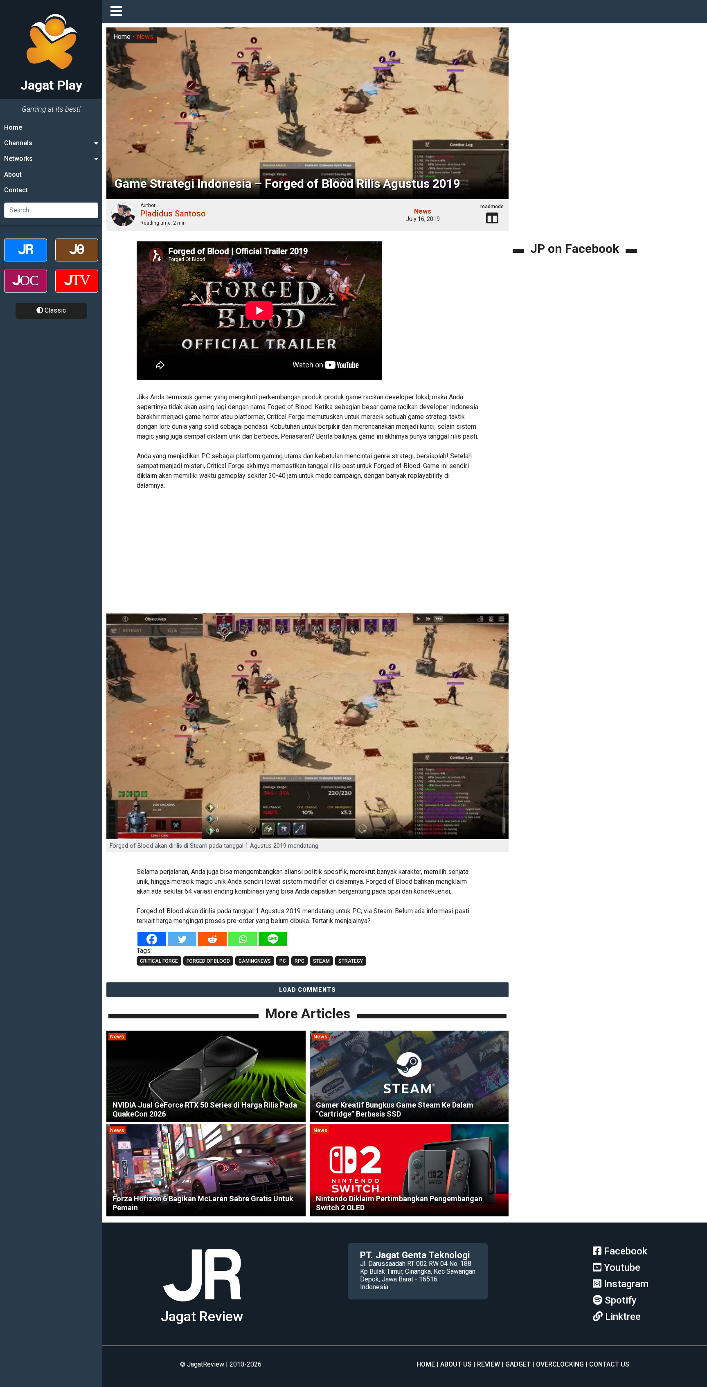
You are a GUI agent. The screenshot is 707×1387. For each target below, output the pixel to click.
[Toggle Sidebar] (118, 11)
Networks (18, 159)
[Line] (273, 939)
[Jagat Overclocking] (26, 288)
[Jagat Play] (202, 1304)
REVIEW (488, 1364)
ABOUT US (456, 1364)
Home (13, 127)
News (145, 37)
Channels (18, 143)
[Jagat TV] (77, 288)
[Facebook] (151, 939)
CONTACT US (609, 1364)
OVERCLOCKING (560, 1364)
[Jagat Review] (26, 257)
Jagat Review (202, 1316)
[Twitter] (182, 939)
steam (321, 961)
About (13, 174)
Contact (16, 190)
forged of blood (208, 961)
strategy (350, 961)
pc (282, 961)
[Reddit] (212, 939)
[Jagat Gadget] (77, 257)
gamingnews (255, 961)
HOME (426, 1364)
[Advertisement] (308, 552)
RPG (299, 961)
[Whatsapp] (242, 939)
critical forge (159, 961)
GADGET (518, 1364)
